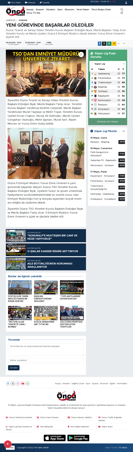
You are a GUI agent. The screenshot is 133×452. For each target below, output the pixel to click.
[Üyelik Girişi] (125, 3)
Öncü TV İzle (33, 13)
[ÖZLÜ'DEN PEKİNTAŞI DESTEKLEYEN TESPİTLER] (72, 313)
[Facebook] (8, 383)
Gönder (14, 368)
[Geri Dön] (8, 444)
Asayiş (30, 9)
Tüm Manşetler (46, 427)
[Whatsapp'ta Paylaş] (109, 44)
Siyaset (40, 9)
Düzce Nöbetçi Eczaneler (20, 417)
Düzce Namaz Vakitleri (81, 417)
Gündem (50, 9)
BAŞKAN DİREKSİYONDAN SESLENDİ (42, 298)
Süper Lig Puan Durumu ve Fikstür (19, 428)
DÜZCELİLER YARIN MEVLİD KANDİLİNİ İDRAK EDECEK (18, 298)
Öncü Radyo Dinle (101, 9)
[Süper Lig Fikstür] (123, 131)
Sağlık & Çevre (78, 384)
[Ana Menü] (122, 13)
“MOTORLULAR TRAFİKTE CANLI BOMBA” (16, 324)
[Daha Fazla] (114, 44)
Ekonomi (69, 9)
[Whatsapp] (28, 383)
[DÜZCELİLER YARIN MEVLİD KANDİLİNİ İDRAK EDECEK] (20, 287)
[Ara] (121, 9)
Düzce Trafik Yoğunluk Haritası (110, 419)
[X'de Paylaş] (104, 44)
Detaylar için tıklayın (107, 121)
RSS (11, 448)
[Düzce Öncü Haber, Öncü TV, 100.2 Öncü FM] (15, 11)
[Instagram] (18, 383)
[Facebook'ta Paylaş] (99, 44)
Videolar (31, 3)
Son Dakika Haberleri (79, 427)
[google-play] (78, 438)
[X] (13, 383)
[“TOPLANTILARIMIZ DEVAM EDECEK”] (72, 287)
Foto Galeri (16, 3)
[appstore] (55, 438)
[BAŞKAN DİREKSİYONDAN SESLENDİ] (46, 287)
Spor (60, 9)
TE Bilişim (123, 448)
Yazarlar (45, 3)
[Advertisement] (107, 224)
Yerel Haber (82, 9)
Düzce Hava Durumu (49, 417)
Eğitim (112, 384)
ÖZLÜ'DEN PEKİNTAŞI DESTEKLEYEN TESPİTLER (71, 324)
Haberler (10, 20)
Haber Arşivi (107, 427)
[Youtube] (23, 383)
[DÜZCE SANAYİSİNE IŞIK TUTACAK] (46, 313)
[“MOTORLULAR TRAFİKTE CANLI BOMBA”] (20, 313)
